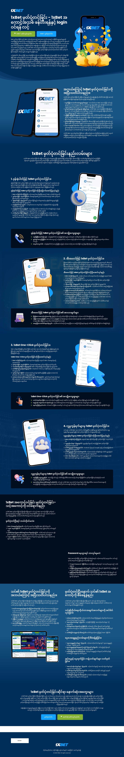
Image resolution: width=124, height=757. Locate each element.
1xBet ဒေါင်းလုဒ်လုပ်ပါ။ (24, 34)
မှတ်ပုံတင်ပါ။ (48, 717)
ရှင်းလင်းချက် (63, 750)
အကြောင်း (70, 750)
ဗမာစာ (20, 741)
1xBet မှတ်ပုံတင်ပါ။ (46, 34)
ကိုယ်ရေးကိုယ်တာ (47, 750)
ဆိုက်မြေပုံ (56, 750)
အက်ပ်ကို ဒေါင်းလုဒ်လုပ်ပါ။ (71, 717)
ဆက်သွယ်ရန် (77, 750)
